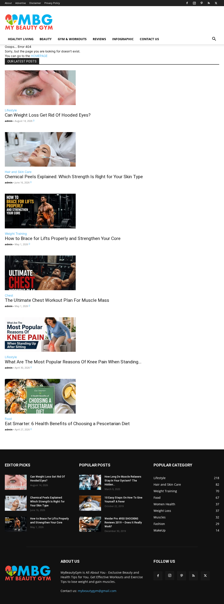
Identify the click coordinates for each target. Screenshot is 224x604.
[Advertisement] (111, 18)
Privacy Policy (52, 3)
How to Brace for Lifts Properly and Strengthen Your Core (63, 238)
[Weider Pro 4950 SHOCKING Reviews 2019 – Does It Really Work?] (90, 524)
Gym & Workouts (72, 39)
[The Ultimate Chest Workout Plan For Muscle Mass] (57, 272)
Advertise (20, 3)
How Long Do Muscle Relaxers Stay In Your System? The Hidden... (123, 480)
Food (8, 419)
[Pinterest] (201, 3)
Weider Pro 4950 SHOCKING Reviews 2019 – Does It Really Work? (123, 522)
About (8, 3)
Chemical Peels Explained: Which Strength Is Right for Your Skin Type (74, 176)
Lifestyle (11, 110)
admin (8, 121)
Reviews (99, 39)
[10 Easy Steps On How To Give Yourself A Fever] (90, 503)
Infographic (123, 39)
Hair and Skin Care (18, 172)
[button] (214, 39)
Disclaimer (35, 3)
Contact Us (149, 39)
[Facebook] (187, 3)
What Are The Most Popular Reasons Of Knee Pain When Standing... (73, 361)
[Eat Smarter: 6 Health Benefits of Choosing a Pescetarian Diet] (67, 396)
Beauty (46, 39)
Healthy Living (20, 39)
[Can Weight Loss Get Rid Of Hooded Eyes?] (48, 87)
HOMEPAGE (39, 56)
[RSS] (208, 3)
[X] (216, 3)
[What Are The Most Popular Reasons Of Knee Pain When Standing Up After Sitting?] (73, 334)
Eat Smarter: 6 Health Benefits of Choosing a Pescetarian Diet (67, 423)
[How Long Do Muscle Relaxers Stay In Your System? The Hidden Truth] (90, 482)
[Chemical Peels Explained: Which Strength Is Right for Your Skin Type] (74, 149)
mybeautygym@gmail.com (97, 591)
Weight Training (16, 233)
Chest (9, 295)
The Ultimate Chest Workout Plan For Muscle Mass (57, 300)
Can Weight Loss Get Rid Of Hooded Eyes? (48, 115)
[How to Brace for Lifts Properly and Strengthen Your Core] (63, 211)
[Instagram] (194, 3)
